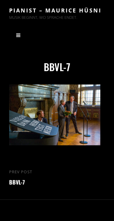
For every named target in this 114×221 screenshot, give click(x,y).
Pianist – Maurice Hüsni (55, 10)
